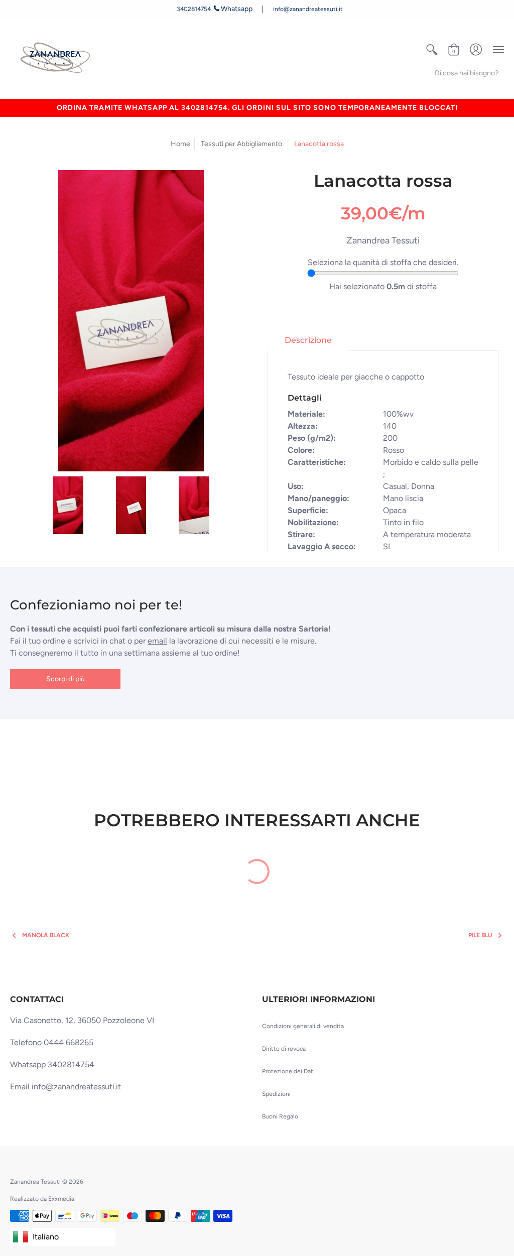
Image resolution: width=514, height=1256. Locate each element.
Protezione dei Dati (288, 1071)
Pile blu (480, 935)
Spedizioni (276, 1093)
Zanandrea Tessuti (383, 240)
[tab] (308, 340)
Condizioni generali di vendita (303, 1026)
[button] (432, 49)
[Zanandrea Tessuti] (56, 58)
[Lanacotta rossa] (68, 503)
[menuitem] (432, 49)
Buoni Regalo (280, 1116)
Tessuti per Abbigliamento (241, 144)
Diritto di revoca (284, 1048)
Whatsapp (236, 9)
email (157, 641)
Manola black (45, 935)
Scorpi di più (65, 679)
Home (180, 144)
